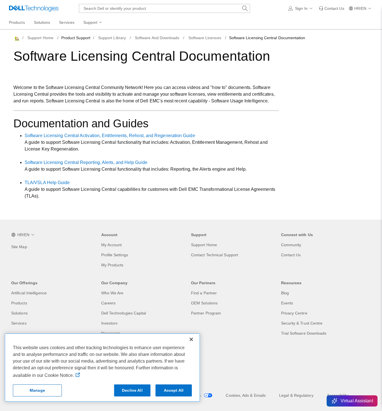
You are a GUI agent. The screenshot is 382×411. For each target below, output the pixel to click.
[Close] (191, 339)
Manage (37, 390)
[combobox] (164, 8)
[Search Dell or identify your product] (245, 8)
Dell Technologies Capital (123, 313)
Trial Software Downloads (304, 333)
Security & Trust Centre (302, 323)
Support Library (112, 38)
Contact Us (291, 255)
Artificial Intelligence (29, 293)
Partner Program (206, 313)
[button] (301, 8)
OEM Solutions (204, 303)
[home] (16, 38)
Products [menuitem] (17, 22)
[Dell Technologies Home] (34, 8)
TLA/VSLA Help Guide (47, 182)
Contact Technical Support (214, 255)
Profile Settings (114, 255)
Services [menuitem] (66, 22)
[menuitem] (93, 22)
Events (287, 303)
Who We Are (112, 293)
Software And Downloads (157, 38)
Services (19, 323)
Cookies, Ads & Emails (246, 395)
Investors (109, 323)
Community (291, 245)
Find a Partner (204, 293)
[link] (331, 8)
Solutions (19, 313)
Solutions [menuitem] (42, 22)
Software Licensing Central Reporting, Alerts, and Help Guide (86, 162)
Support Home (40, 38)
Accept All (173, 390)
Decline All (132, 390)
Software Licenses (204, 38)
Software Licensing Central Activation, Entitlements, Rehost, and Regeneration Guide (110, 135)
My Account (111, 245)
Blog (285, 293)
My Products (112, 265)
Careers (108, 303)
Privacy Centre (294, 313)
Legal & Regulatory (296, 395)
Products (19, 303)
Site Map (19, 247)
